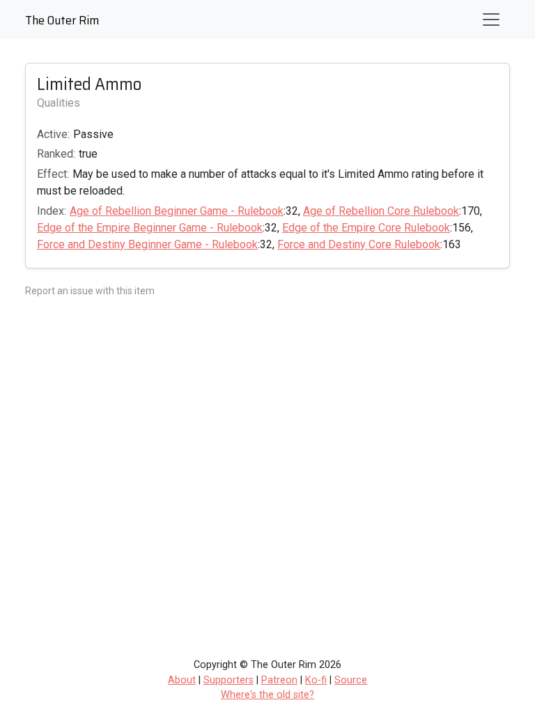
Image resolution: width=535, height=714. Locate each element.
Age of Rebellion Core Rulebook (381, 211)
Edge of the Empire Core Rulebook (366, 227)
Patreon (279, 680)
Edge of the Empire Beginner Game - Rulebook (150, 227)
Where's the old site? (267, 695)
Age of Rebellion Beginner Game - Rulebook (177, 211)
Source (350, 680)
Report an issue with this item (90, 290)
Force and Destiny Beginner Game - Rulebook (147, 244)
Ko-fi (316, 680)
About (182, 680)
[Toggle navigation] (491, 19)
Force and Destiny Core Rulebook (358, 244)
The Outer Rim (62, 20)
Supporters (228, 680)
